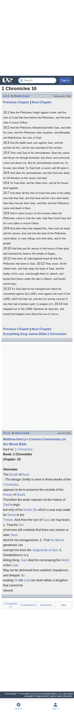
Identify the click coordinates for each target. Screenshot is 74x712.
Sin (21, 525)
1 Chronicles (57, 334)
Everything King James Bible (25, 334)
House (7, 494)
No (52, 540)
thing (6, 433)
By (35, 509)
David (21, 494)
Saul (25, 474)
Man (58, 540)
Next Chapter (42, 102)
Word (65, 560)
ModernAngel (21, 96)
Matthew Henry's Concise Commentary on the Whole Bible (34, 442)
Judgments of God (45, 550)
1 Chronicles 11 (10, 605)
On (16, 580)
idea (6, 96)
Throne (8, 519)
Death (13, 474)
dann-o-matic (22, 433)
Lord (15, 565)
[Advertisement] (37, 38)
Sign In (65, 80)
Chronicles (10, 484)
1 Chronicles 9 (28, 605)
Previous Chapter (16, 102)
